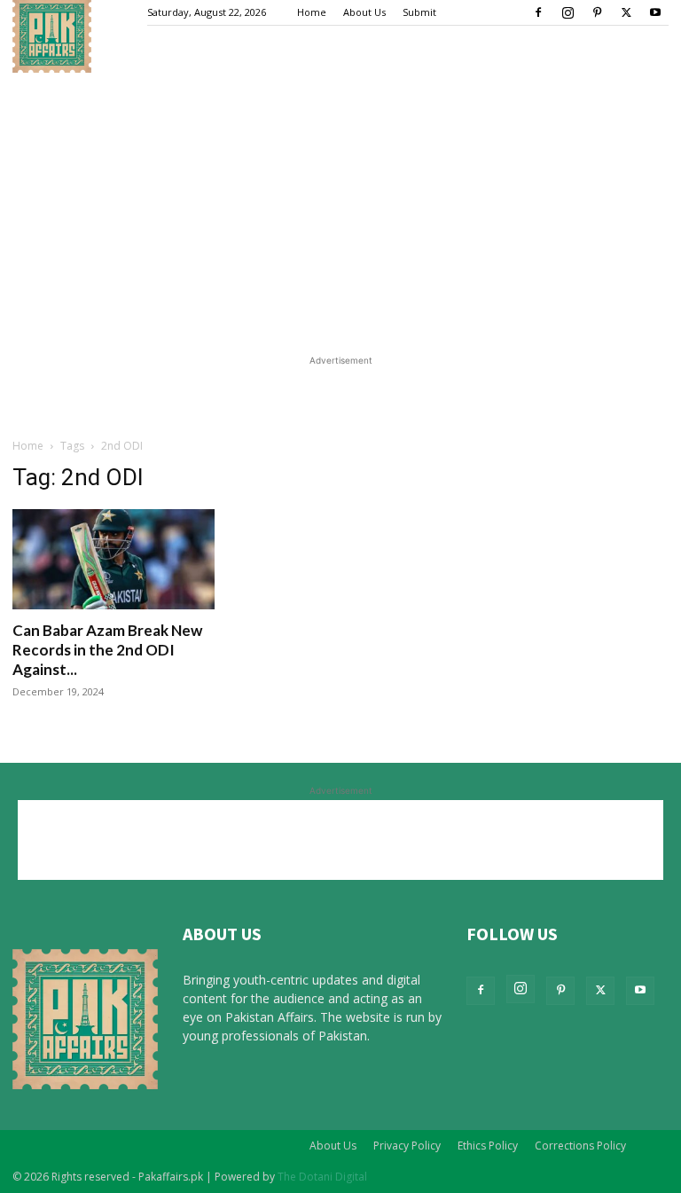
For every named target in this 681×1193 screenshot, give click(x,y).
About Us (364, 12)
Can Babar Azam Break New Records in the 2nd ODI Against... (107, 650)
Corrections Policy (580, 1145)
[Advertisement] (340, 206)
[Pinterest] (596, 12)
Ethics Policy (488, 1145)
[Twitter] (626, 12)
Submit (419, 12)
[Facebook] (538, 12)
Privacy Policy (407, 1145)
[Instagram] (567, 12)
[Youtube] (655, 12)
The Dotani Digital (322, 1176)
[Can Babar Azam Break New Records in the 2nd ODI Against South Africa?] (113, 559)
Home (311, 12)
